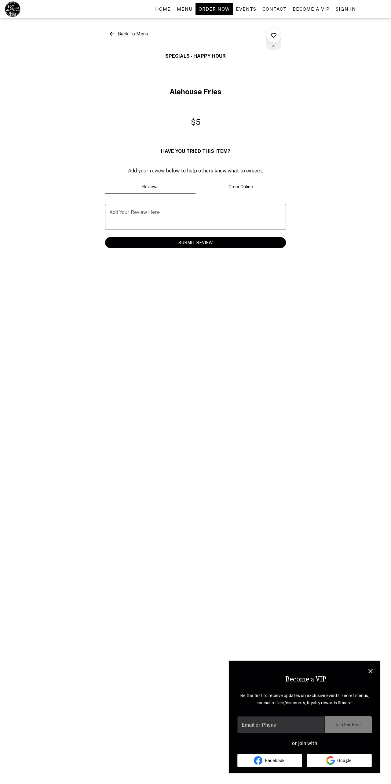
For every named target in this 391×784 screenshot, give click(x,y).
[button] (129, 34)
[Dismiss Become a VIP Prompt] (370, 671)
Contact (274, 9)
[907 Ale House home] (32, 9)
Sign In (346, 9)
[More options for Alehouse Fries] (273, 35)
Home (163, 9)
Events (246, 9)
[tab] (150, 186)
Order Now (214, 9)
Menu (184, 9)
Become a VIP (311, 9)
